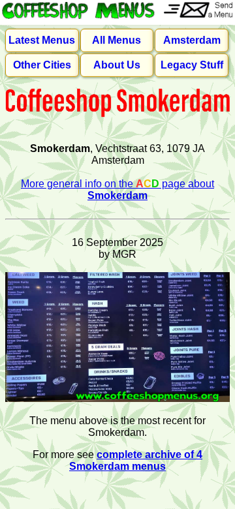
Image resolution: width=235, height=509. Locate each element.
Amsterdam (192, 40)
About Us (116, 64)
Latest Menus (41, 40)
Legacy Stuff (192, 64)
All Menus (116, 40)
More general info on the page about (117, 189)
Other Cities (42, 64)
